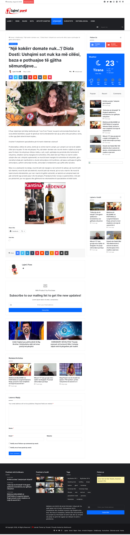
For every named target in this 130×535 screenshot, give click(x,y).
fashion (70, 485)
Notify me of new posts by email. (21, 447)
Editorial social (82, 21)
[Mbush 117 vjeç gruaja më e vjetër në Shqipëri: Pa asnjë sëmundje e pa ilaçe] (45, 369)
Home (93, 21)
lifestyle (70, 492)
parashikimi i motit (73, 495)
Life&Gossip (57, 21)
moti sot (82, 492)
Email (11, 436)
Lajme (9, 21)
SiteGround (67, 527)
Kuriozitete (68, 21)
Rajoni (24, 21)
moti (76, 492)
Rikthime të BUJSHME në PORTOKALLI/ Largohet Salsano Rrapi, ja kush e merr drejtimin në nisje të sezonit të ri (111, 126)
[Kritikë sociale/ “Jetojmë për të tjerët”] (95, 104)
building (81, 482)
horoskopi (83, 485)
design (88, 482)
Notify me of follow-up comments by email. (24, 443)
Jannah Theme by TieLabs (42, 527)
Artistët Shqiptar (43, 21)
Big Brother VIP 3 (72, 478)
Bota (32, 21)
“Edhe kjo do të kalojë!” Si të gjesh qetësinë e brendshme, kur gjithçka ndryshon (96, 216)
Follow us (100, 472)
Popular (93, 94)
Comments (117, 94)
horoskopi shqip (83, 489)
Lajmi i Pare (15, 71)
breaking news (72, 482)
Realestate (71, 499)
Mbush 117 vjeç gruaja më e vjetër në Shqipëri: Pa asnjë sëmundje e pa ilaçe (43, 379)
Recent (104, 94)
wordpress (79, 499)
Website (49, 436)
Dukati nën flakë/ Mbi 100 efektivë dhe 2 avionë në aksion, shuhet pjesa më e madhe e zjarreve (114, 245)
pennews (83, 495)
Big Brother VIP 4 (85, 478)
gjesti (76, 485)
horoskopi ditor (72, 489)
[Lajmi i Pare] (17, 11)
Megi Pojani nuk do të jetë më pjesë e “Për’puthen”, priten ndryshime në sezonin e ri (70, 379)
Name (11, 428)
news (89, 492)
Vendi (17, 21)
